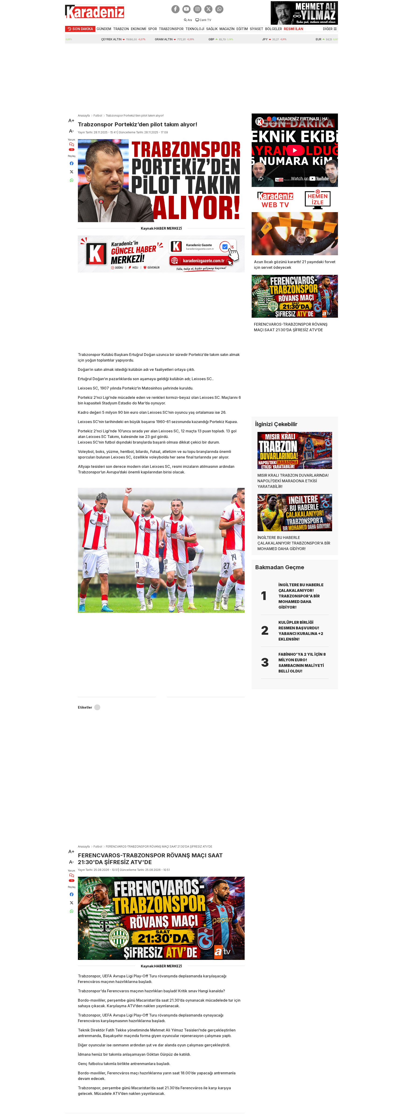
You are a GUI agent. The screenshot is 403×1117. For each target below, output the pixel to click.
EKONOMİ (138, 29)
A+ (71, 120)
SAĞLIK (212, 29)
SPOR (152, 29)
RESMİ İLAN (293, 29)
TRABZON (121, 29)
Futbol (98, 115)
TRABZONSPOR (171, 29)
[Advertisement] (201, 78)
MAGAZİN (227, 29)
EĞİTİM (242, 29)
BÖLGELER (273, 29)
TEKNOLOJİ (194, 29)
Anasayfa (84, 115)
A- (71, 131)
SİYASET (256, 29)
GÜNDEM (104, 29)
